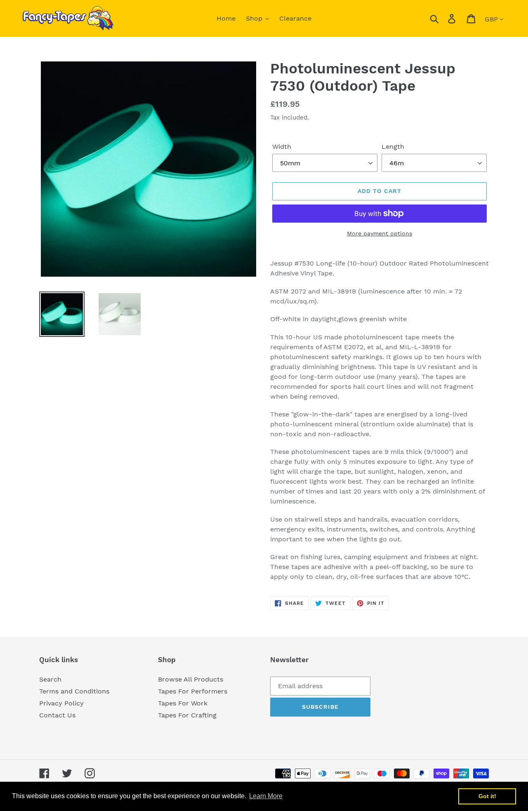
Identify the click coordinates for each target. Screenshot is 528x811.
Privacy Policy (61, 703)
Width (281, 146)
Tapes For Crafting (187, 715)
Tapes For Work (182, 703)
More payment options (379, 233)
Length (393, 146)
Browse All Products (190, 679)
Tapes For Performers (192, 691)
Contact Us (57, 715)
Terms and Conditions (74, 691)
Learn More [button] (266, 795)
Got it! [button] (487, 796)
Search (50, 679)
